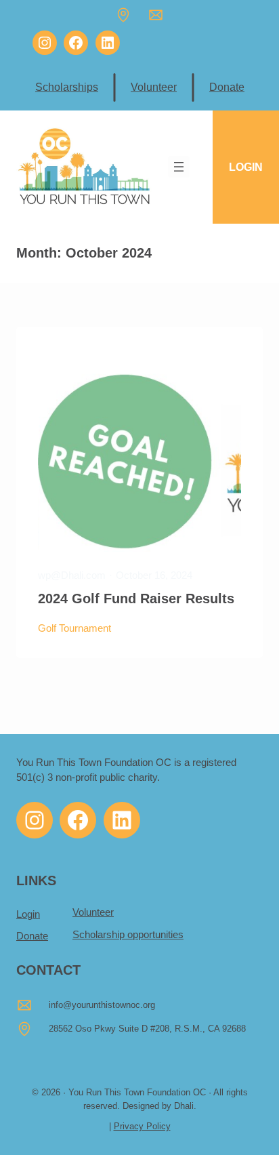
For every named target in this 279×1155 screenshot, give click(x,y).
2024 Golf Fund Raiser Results (136, 598)
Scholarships (66, 87)
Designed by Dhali (158, 1106)
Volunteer (154, 87)
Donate (226, 87)
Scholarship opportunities (128, 934)
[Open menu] (179, 167)
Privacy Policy (142, 1126)
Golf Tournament (74, 628)
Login (28, 914)
